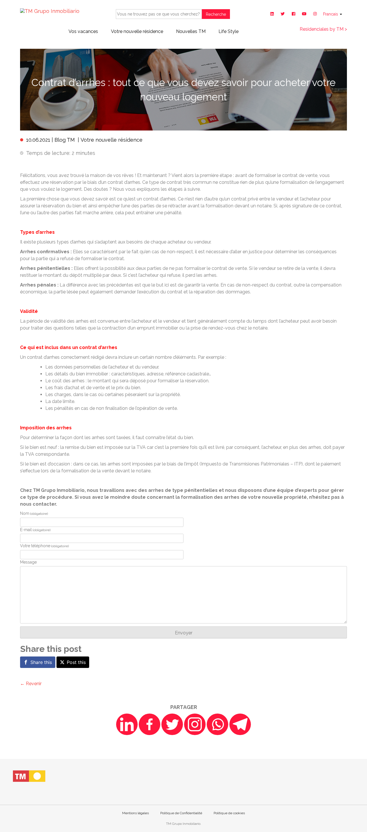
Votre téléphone (44, 545)
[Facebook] (149, 724)
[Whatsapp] (217, 724)
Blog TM (64, 140)
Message (28, 562)
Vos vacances (83, 31)
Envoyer (183, 633)
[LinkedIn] (127, 724)
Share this (41, 662)
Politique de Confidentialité (181, 813)
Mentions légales (135, 813)
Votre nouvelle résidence (137, 31)
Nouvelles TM (191, 31)
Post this (76, 662)
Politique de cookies (229, 813)
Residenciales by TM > (323, 29)
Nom (34, 513)
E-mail (35, 529)
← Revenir (31, 683)
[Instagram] (195, 724)
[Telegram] (240, 724)
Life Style (228, 31)
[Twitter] (172, 724)
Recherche (216, 14)
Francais (331, 14)
